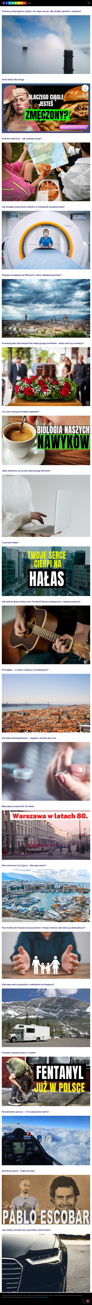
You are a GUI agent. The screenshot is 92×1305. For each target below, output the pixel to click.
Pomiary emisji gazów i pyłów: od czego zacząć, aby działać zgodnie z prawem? (41, 11)
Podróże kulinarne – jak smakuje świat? (22, 139)
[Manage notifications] (87, 1301)
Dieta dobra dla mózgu (13, 79)
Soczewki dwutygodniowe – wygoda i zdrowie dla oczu (29, 738)
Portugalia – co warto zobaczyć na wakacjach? (25, 670)
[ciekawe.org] (17, 4)
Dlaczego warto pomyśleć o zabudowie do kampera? (28, 984)
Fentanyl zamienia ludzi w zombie (19, 1053)
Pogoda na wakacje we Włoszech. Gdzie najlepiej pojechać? (32, 275)
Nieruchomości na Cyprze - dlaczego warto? (24, 865)
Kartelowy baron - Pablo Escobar (18, 1171)
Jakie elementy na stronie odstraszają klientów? (26, 471)
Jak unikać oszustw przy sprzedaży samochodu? (26, 1230)
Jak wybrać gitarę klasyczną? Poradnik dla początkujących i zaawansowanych (41, 601)
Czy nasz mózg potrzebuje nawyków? (20, 412)
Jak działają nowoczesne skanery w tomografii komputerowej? (33, 207)
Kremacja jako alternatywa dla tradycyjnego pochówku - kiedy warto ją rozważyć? (43, 343)
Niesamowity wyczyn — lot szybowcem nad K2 (25, 1112)
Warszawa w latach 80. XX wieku (18, 806)
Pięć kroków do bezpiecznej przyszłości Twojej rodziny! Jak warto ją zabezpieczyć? (43, 928)
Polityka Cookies (43, 1297)
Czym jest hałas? (10, 542)
